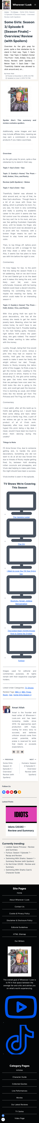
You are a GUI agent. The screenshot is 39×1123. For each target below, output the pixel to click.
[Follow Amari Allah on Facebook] (14, 752)
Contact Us (19, 907)
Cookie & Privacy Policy (19, 913)
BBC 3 (18, 692)
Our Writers (19, 941)
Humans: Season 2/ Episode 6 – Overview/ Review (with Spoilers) (29, 767)
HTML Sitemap (19, 934)
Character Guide (20, 1077)
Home (6, 12)
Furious (21, 661)
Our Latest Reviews (19, 1105)
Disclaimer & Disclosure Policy (19, 920)
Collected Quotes (19, 1084)
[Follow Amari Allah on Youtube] (22, 752)
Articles (19, 1070)
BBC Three (26, 692)
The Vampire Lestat (21, 517)
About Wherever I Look (19, 900)
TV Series (19, 1111)
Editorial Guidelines (19, 927)
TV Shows (14, 12)
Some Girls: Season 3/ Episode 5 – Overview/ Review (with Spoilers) (8, 768)
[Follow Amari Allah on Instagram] (18, 752)
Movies (19, 1098)
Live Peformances (19, 1091)
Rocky (5, 695)
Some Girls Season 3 (22, 695)
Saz (10, 695)
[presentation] (21, 814)
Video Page (19, 1118)
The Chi (21, 544)
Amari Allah (10, 73)
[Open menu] (35, 4)
